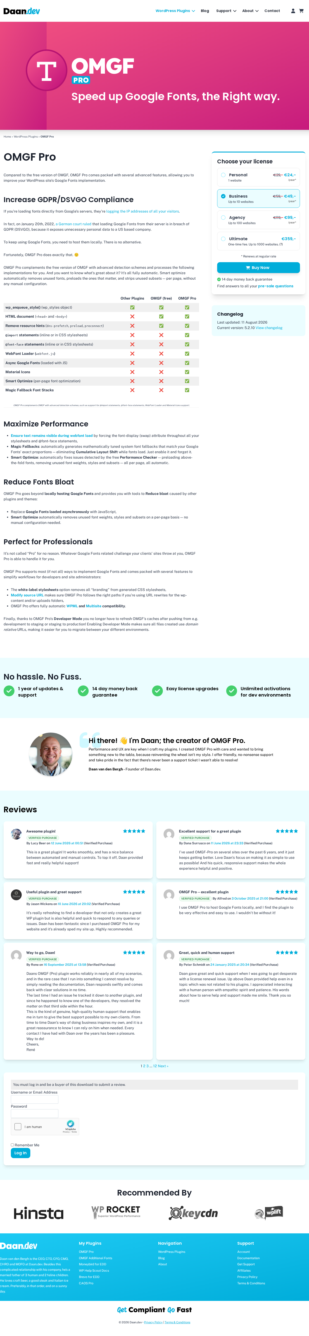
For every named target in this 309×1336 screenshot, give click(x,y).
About (162, 1264)
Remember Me (26, 1145)
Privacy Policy (153, 1322)
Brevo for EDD (89, 1277)
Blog (205, 10)
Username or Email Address (34, 1092)
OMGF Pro (86, 1252)
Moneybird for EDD (92, 1264)
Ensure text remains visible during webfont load (52, 435)
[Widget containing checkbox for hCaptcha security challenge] (45, 1126)
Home (7, 136)
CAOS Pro (86, 1283)
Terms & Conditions (177, 1322)
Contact (272, 10)
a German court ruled (73, 224)
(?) (281, 244)
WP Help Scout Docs (94, 1270)
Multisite (93, 606)
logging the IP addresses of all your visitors (142, 211)
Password (19, 1106)
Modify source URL (27, 595)
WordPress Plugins (26, 136)
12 (155, 1066)
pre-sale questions (275, 286)
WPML (72, 606)
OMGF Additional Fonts (95, 1258)
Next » (163, 1066)
